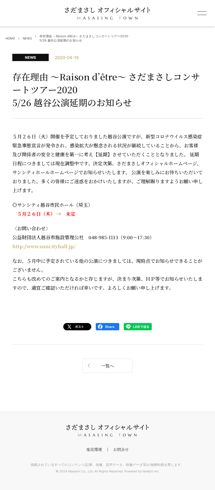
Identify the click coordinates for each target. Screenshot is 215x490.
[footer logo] (107, 430)
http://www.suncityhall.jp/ (43, 246)
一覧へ (107, 365)
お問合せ (121, 449)
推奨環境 (94, 449)
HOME (10, 38)
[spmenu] (202, 13)
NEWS (27, 38)
